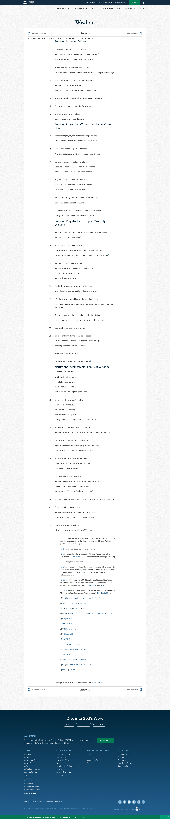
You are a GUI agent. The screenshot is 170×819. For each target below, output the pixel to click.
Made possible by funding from (123, 809)
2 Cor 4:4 (70, 659)
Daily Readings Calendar (99, 3)
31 (96, 585)
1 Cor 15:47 (98, 598)
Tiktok (143, 802)
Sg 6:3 (71, 670)
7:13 (63, 634)
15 (79, 38)
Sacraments (60, 769)
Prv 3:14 (96, 613)
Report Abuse (120, 3)
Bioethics (28, 778)
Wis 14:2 (69, 644)
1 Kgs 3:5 (68, 608)
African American (30, 760)
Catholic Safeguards (32, 789)
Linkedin (134, 802)
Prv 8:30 (76, 644)
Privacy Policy (97, 682)
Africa (26, 757)
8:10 (105, 613)
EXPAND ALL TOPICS (31, 794)
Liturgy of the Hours (63, 772)
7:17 (63, 567)
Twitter (120, 802)
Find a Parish (107, 3)
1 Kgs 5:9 (84, 572)
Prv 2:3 (78, 608)
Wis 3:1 (68, 639)
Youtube (129, 802)
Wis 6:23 (69, 634)
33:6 (91, 598)
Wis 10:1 (70, 598)
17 (86, 38)
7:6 (63, 603)
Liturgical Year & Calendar (66, 766)
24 (81, 557)
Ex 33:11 (69, 665)
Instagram (138, 802)
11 (67, 38)
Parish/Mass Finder (125, 754)
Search (142, 2)
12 (70, 38)
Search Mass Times (63, 760)
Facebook (124, 802)
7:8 (63, 613)
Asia (26, 766)
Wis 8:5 (70, 613)
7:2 (62, 549)
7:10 (63, 618)
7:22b (63, 580)
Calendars (122, 760)
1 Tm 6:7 (81, 603)
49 (104, 598)
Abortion (27, 754)
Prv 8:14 (69, 629)
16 (83, 38)
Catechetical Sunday (32, 787)
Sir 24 (102, 585)
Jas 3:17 (83, 649)
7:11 (63, 624)
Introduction (34, 38)
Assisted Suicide (30, 772)
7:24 (63, 654)
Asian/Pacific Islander (32, 769)
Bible (26, 775)
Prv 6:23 (69, 618)
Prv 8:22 (76, 557)
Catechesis (28, 784)
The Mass (59, 775)
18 (89, 38)
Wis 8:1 (68, 654)
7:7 (63, 608)
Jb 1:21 (68, 603)
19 (92, 38)
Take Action (91, 754)
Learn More (105, 740)
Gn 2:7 (76, 598)
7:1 (62, 538)
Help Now (134, 2)
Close (164, 817)
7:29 (63, 670)
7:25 (63, 590)
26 (66, 590)
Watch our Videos (99, 725)
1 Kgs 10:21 (77, 613)
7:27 (63, 665)
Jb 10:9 (83, 598)
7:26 (64, 659)
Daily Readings (91, 3)
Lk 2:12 (74, 603)
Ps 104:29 (83, 665)
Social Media (123, 766)
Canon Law (28, 781)
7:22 (63, 644)
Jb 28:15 (86, 613)
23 (67, 580)
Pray (88, 763)
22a (66, 567)
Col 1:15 (107, 593)
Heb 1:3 (100, 593)
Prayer (58, 763)
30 (67, 670)
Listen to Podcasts (83, 725)
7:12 (63, 554)
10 (63, 38)
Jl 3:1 (90, 665)
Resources (122, 757)
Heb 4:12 (72, 649)
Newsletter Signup (125, 763)
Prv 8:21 (69, 624)
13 (73, 38)
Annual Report (29, 763)
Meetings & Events (94, 760)
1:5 (83, 562)
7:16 (63, 639)
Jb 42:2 (76, 665)
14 (76, 38)
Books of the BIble (62, 757)
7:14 (63, 562)
